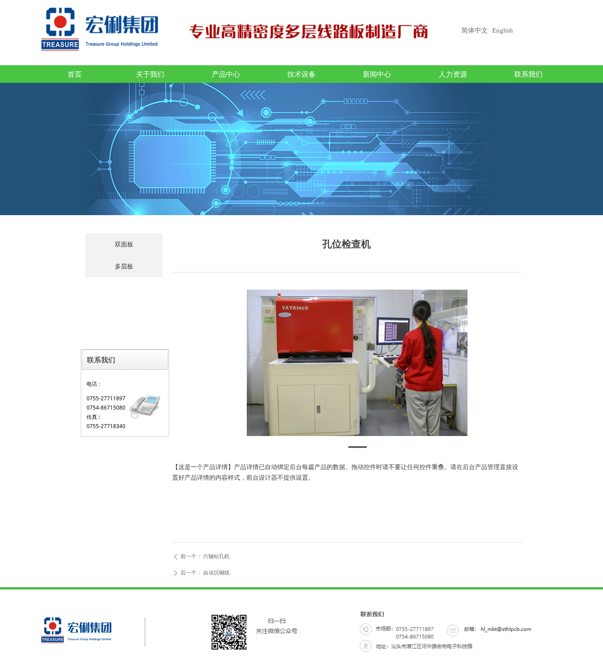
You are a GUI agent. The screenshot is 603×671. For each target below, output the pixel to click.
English (502, 30)
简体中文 (474, 30)
